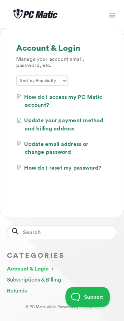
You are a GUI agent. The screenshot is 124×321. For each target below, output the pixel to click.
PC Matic (38, 307)
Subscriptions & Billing (34, 280)
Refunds (17, 291)
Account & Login (28, 269)
